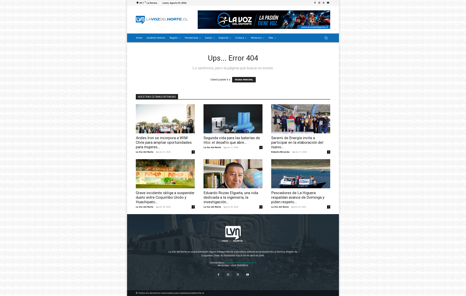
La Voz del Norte (144, 151)
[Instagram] (319, 3)
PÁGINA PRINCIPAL (244, 79)
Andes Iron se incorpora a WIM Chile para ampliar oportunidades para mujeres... (164, 142)
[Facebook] (315, 3)
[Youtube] (328, 3)
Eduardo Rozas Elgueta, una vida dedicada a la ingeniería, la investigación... (231, 197)
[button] (326, 38)
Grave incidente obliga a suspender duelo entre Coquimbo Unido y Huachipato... (165, 197)
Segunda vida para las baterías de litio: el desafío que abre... (232, 140)
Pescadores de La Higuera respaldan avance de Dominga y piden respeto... (297, 197)
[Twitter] (323, 3)
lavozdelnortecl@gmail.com (241, 262)
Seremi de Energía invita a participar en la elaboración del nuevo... (297, 142)
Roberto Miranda (280, 151)
